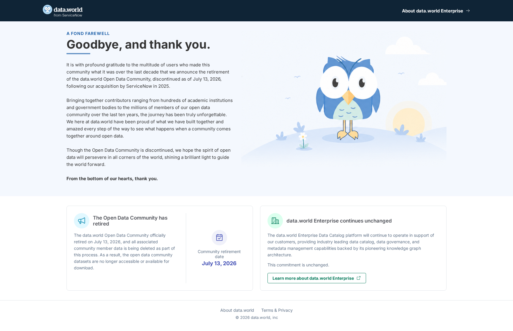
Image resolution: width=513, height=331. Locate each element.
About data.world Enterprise (432, 11)
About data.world (237, 310)
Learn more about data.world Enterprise (313, 278)
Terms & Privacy (277, 310)
